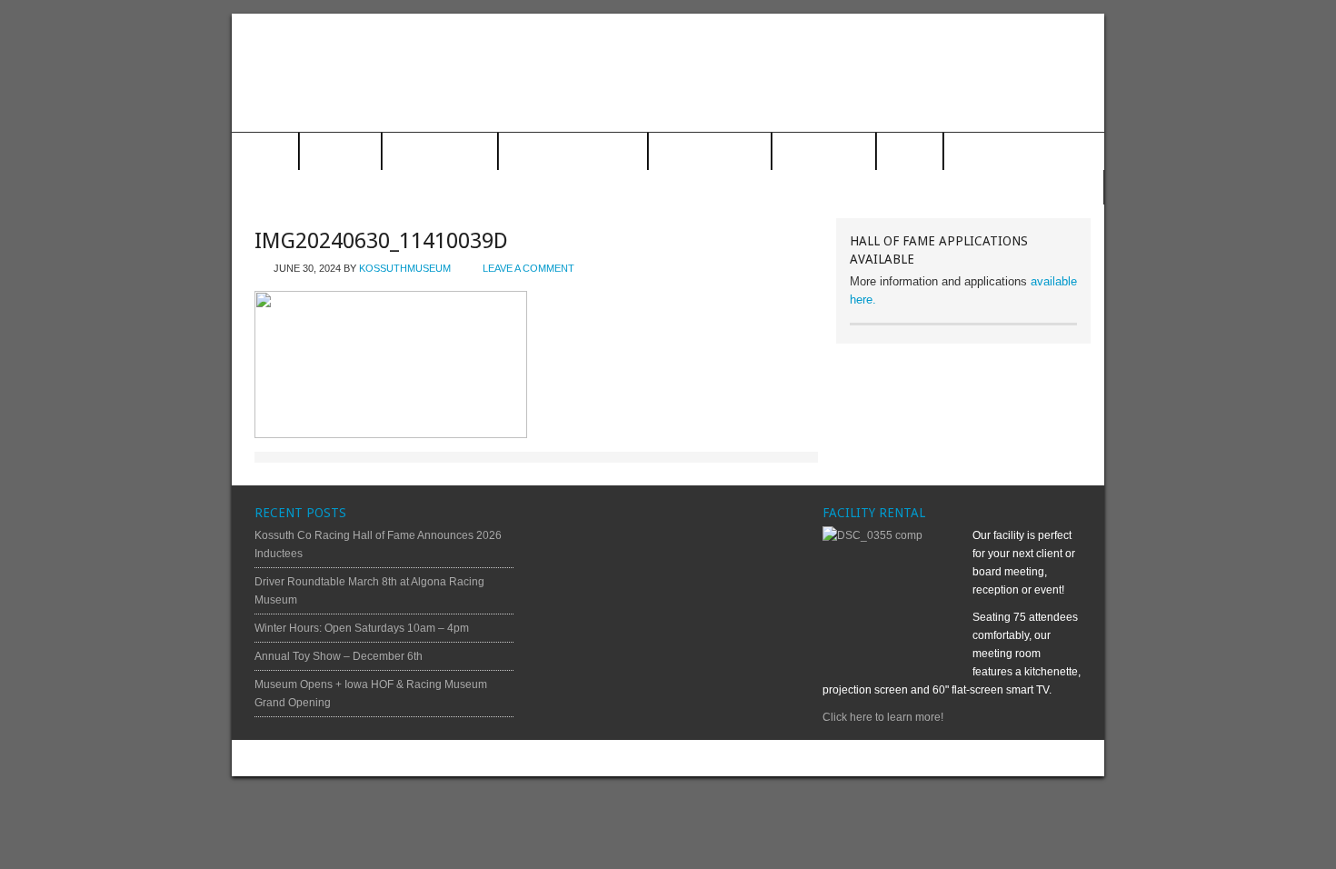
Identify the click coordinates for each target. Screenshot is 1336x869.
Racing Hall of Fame (573, 151)
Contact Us (824, 151)
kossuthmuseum (405, 268)
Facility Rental (710, 151)
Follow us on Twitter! (1029, 188)
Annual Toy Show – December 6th (338, 656)
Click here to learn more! (883, 717)
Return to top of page (299, 758)
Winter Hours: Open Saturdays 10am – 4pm (361, 628)
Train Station (440, 151)
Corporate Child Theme (811, 758)
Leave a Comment (528, 268)
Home (265, 151)
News (909, 151)
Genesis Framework (938, 758)
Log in (1075, 758)
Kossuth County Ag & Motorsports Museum (668, 73)
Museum (340, 151)
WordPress (1024, 758)
